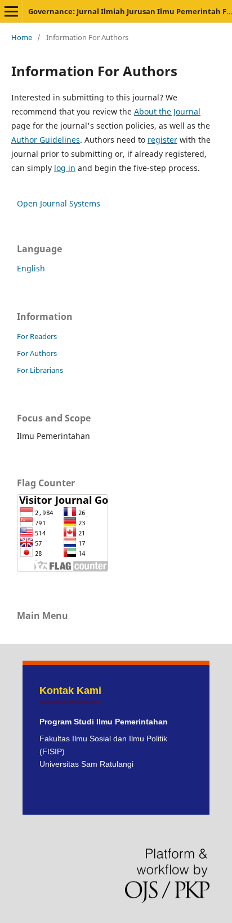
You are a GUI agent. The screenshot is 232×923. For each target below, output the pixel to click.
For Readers (37, 336)
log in (64, 167)
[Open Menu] (11, 11)
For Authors (37, 353)
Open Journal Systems (58, 203)
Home (21, 37)
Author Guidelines (45, 139)
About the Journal (167, 111)
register (162, 139)
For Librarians (40, 370)
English (31, 268)
